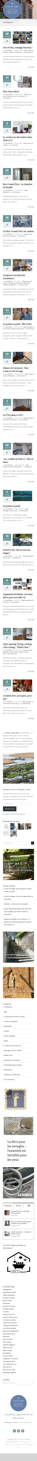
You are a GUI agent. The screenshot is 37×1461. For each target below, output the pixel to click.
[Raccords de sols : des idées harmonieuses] (7, 1212)
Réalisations (6, 192)
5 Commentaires (28, 52)
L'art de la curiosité (9, 1320)
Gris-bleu (6, 1312)
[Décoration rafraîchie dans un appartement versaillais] (13, 826)
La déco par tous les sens (12, 1046)
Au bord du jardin (9, 1298)
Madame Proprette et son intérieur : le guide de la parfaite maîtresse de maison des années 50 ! (17, 922)
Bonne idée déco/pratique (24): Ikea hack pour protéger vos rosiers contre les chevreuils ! (17, 911)
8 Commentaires (23, 511)
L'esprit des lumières (10, 1323)
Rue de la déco (8, 1356)
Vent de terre (7, 1367)
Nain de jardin (8, 1339)
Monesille (6, 1336)
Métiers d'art (8, 1055)
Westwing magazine (9, 1372)
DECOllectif (8, 1026)
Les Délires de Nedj (9, 1328)
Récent (18, 1205)
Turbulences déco (9, 1361)
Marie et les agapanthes (11, 1331)
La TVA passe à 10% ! (13, 415)
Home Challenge (9, 1036)
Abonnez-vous (9, 809)
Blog (25, 50)
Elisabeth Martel (8, 1309)
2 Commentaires (21, 376)
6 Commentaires (15, 192)
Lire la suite (31, 67)
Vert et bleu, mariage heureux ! (17, 47)
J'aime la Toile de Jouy (10, 1317)
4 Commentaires (23, 420)
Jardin (6, 1041)
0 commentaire (14, 145)
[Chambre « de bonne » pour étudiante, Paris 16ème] (6, 826)
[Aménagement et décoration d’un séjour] (6, 833)
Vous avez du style (9, 1370)
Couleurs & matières (8, 467)
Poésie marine (7, 1348)
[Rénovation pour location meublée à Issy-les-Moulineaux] (13, 833)
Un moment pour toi (9, 1364)
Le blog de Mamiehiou (10, 1325)
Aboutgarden (7, 1289)
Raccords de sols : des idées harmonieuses (20, 1212)
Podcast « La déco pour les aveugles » (16, 904)
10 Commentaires (23, 285)
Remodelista (7, 1353)
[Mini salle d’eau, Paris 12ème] (20, 826)
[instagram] (18, 1430)
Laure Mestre (9, 50)
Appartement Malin (9, 1292)
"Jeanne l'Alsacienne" (25, 1422)
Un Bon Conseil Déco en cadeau (18, 231)
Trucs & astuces (20, 96)
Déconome (6, 1303)
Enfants (6, 1031)
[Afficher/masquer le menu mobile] (33, 1)
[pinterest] (22, 1430)
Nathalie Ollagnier (9, 1345)
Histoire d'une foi (8, 1314)
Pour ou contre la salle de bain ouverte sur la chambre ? (21, 1222)
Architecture (25, 650)
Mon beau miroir (11, 91)
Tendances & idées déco (15, 52)
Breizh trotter (7, 1301)
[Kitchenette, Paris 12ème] (28, 826)
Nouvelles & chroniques (12, 1060)
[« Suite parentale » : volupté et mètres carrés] (7, 1232)
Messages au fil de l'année (15, 283)
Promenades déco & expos (13, 1065)
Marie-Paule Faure (9, 1334)
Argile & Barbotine (9, 1295)
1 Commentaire (27, 467)
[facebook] (14, 1430)
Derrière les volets (9, 1306)
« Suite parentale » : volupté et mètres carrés (21, 1233)
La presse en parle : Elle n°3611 (17, 324)
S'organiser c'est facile (10, 1359)
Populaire (8, 1205)
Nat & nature (7, 1342)
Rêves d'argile (7, 1350)
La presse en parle (11, 506)
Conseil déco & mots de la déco (14, 1017)
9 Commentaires (15, 602)
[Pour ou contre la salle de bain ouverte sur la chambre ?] (7, 1222)
